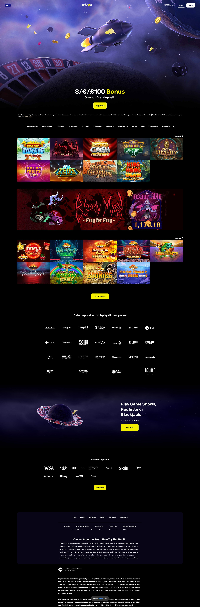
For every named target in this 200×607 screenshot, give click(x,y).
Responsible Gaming (129, 526)
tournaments (113, 530)
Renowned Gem (47, 126)
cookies (100, 598)
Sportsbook (73, 126)
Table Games (153, 126)
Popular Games (32, 126)
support (102, 517)
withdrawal (92, 517)
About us (67, 526)
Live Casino (110, 126)
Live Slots (61, 126)
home (74, 517)
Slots (143, 126)
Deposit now (100, 487)
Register (191, 5)
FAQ (92, 530)
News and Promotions (78, 530)
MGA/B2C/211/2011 (112, 587)
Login (181, 5)
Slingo (134, 126)
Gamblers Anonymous (109, 590)
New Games (85, 126)
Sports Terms (99, 526)
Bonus (101, 530)
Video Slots (98, 126)
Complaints (112, 517)
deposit (82, 517)
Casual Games (123, 126)
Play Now (129, 427)
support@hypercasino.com (86, 585)
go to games (100, 296)
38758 (123, 599)
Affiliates (125, 530)
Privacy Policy (113, 526)
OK (106, 598)
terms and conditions (82, 526)
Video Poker (166, 126)
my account (124, 517)
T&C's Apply (28, 117)
